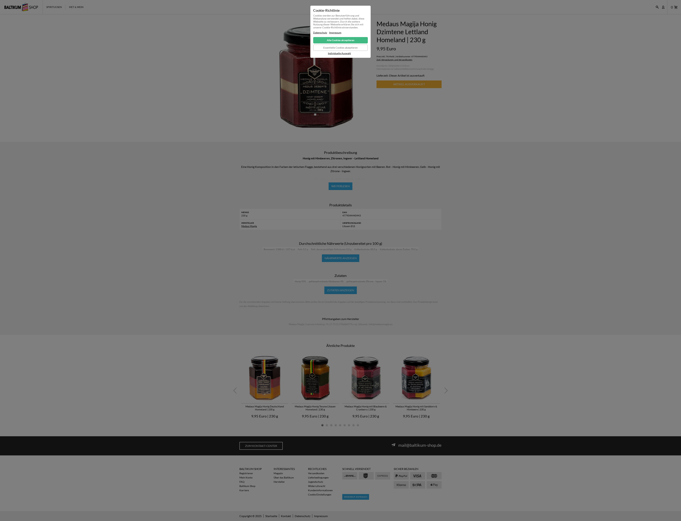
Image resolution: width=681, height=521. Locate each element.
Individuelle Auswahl (339, 53)
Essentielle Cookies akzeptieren (340, 47)
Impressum (335, 32)
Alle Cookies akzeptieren (340, 40)
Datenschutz (320, 32)
